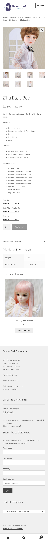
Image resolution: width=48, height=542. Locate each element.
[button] (42, 30)
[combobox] (24, 511)
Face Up (6, 200)
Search (24, 538)
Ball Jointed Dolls (17, 17)
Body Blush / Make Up (11, 208)
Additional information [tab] (12, 241)
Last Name (7, 458)
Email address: (9, 479)
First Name (7, 448)
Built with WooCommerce (13, 528)
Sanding (6, 216)
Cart (37, 536)
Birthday (6, 468)
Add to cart (19, 227)
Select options (24, 330)
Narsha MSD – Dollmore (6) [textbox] (23, 511)
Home (7, 17)
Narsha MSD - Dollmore (10, 20)
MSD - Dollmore (38, 17)
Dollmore (28, 17)
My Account (8, 538)
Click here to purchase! (12, 426)
